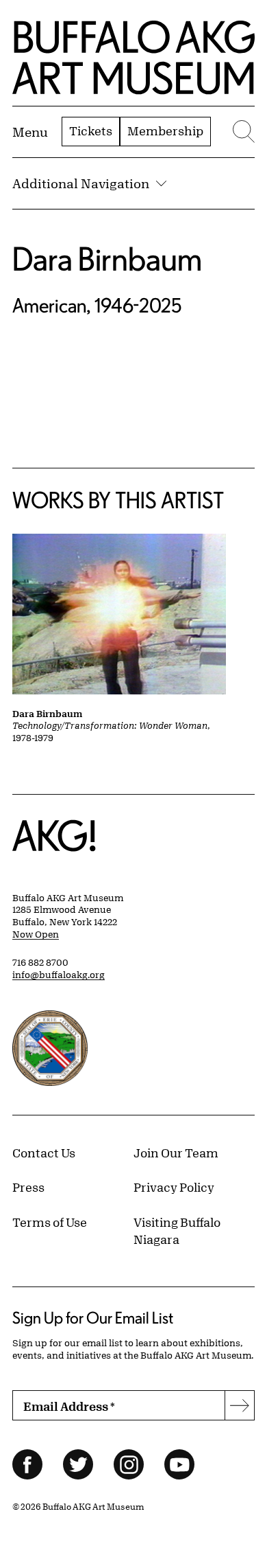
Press (28, 1187)
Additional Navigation (80, 183)
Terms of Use (49, 1222)
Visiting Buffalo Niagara (177, 1231)
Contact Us (43, 1152)
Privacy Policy (174, 1187)
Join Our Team (176, 1152)
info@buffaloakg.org (58, 974)
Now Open (35, 934)
